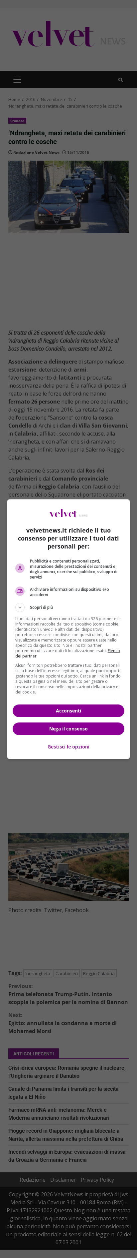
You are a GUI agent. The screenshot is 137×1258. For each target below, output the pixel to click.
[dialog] (68, 629)
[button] (68, 607)
